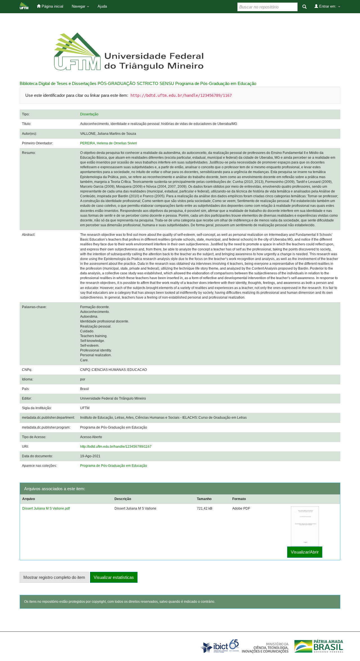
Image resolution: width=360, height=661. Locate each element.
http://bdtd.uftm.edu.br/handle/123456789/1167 (116, 447)
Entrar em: (328, 6)
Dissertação (89, 114)
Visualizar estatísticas (114, 577)
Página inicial (51, 6)
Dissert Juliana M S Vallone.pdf (46, 508)
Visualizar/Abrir (305, 552)
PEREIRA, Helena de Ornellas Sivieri (108, 143)
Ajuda (102, 6)
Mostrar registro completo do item (54, 577)
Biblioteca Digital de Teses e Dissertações (58, 83)
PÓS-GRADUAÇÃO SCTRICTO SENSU (136, 83)
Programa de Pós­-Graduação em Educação (215, 83)
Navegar (79, 6)
